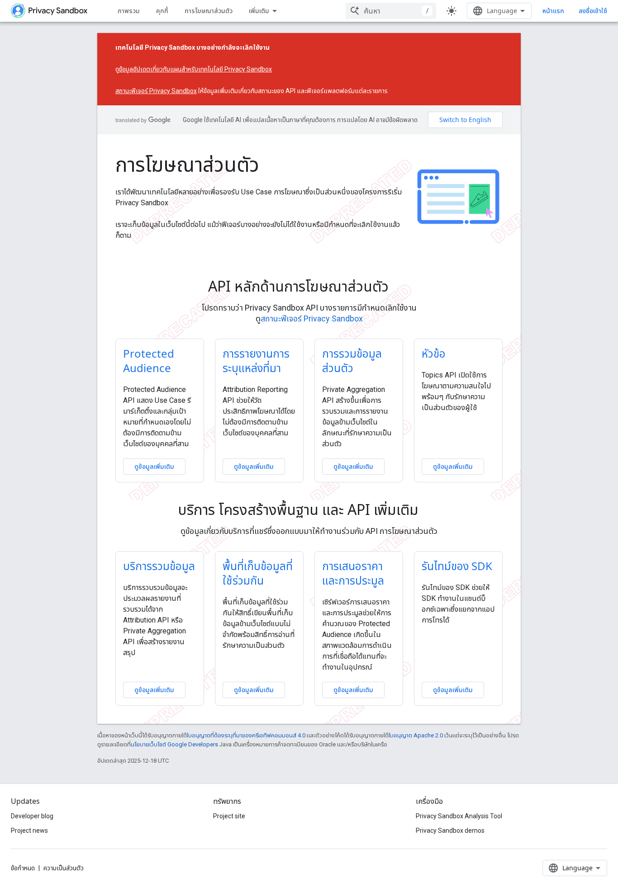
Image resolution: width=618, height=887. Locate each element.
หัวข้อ (434, 353)
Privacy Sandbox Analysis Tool (459, 816)
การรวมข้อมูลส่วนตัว (352, 360)
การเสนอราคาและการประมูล (353, 573)
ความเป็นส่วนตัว (63, 868)
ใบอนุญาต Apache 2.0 (416, 735)
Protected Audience (148, 360)
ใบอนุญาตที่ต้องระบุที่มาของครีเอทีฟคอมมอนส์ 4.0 (246, 735)
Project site (229, 816)
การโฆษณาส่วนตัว (209, 10)
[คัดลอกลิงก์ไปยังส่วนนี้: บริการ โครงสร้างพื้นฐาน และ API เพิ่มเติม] (431, 510)
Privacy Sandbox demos (450, 830)
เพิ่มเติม (259, 10)
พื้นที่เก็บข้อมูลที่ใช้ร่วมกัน (258, 573)
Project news (29, 830)
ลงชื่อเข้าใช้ (593, 10)
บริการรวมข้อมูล (159, 565)
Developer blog (32, 816)
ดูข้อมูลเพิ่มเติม (154, 466)
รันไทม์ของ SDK (457, 565)
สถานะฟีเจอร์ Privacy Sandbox (156, 90)
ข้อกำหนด (23, 868)
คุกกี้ (162, 10)
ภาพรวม (129, 10)
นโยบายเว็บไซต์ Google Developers (174, 744)
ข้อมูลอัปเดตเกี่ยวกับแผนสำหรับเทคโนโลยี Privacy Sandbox (195, 69)
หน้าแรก (553, 10)
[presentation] (309, 286)
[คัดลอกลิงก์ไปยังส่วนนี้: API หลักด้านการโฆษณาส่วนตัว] (401, 287)
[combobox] (391, 11)
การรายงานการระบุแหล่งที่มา (256, 360)
